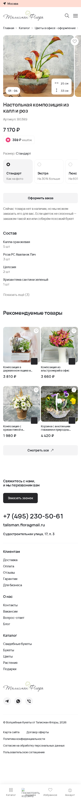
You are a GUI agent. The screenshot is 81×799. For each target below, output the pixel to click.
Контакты (10, 605)
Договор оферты (38, 732)
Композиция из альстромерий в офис (55, 369)
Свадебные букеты (17, 643)
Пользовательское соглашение (24, 752)
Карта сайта (11, 732)
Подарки (9, 669)
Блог (6, 624)
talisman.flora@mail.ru (24, 525)
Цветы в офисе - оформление (55, 28)
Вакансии (10, 611)
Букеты (8, 650)
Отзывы (9, 572)
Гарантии (10, 578)
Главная (8, 28)
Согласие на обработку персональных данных (34, 745)
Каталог (24, 28)
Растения (10, 662)
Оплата (8, 566)
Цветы (8, 656)
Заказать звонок (20, 498)
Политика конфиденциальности (24, 739)
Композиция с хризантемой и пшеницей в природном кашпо (15, 428)
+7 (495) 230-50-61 (33, 516)
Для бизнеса (12, 585)
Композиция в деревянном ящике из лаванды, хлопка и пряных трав (17, 369)
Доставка (10, 559)
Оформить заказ (40, 198)
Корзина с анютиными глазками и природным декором (56, 428)
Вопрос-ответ (13, 617)
